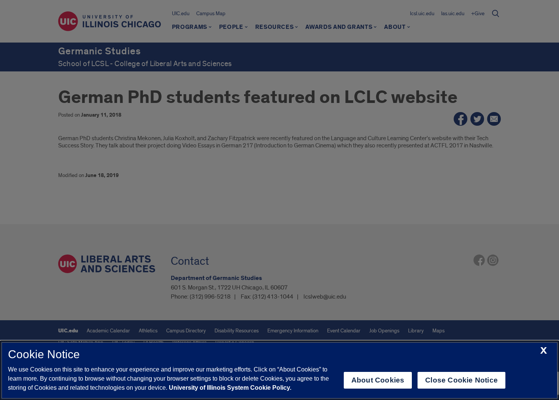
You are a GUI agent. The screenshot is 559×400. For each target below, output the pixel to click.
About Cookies (377, 380)
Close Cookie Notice (461, 380)
